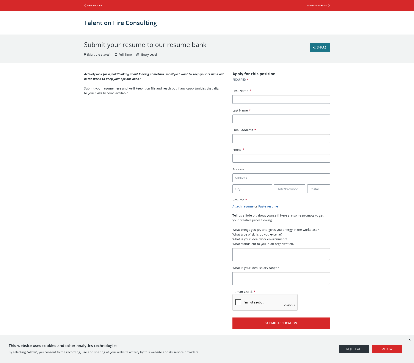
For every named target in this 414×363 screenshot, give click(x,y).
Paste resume (268, 206)
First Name (241, 91)
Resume (239, 200)
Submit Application (281, 323)
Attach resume (243, 206)
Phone (238, 150)
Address (238, 169)
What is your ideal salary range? (255, 268)
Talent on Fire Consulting (120, 23)
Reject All (354, 349)
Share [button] (321, 47)
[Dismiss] (409, 339)
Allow (387, 349)
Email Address (244, 130)
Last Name (241, 110)
